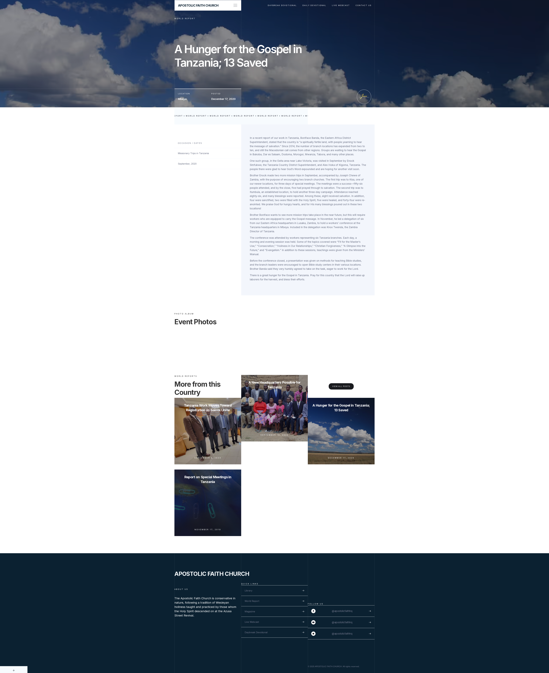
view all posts (341, 386)
